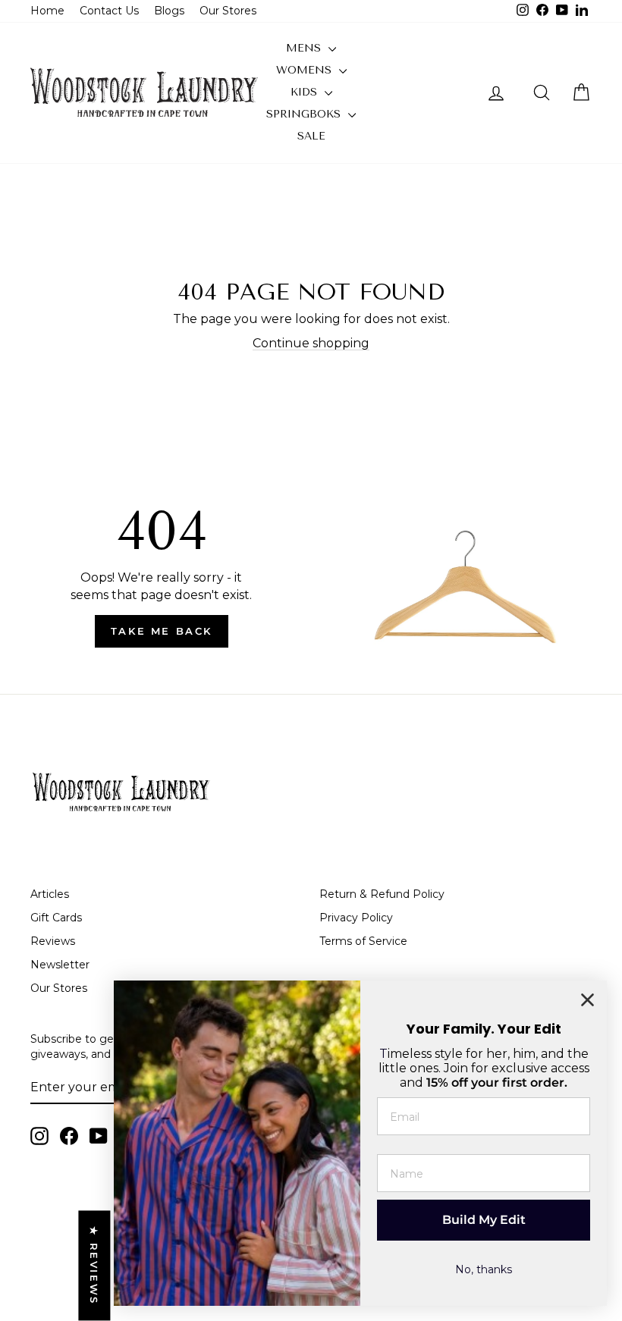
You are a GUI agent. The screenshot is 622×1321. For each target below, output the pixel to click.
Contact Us (109, 10)
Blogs (169, 10)
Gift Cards (56, 917)
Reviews (52, 941)
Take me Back (161, 631)
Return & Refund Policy (382, 894)
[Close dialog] (587, 1000)
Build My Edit (484, 1220)
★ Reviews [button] (94, 1266)
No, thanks (483, 1269)
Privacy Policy (356, 917)
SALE (311, 136)
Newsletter (60, 964)
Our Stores (227, 10)
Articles (49, 894)
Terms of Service (363, 941)
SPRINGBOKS (305, 114)
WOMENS (305, 70)
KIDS (306, 92)
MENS (305, 48)
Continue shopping (311, 343)
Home (47, 10)
